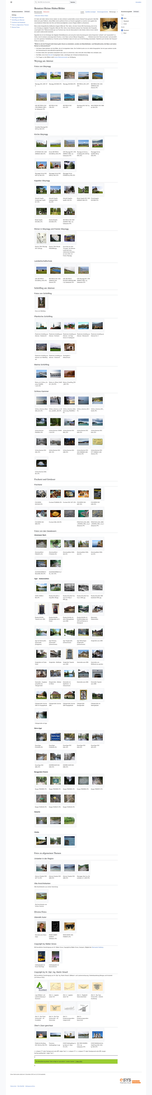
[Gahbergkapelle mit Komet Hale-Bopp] (41, 956)
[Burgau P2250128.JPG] (69, 798)
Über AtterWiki (20, 1086)
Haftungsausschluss (30, 1086)
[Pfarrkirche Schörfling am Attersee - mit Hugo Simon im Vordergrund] (69, 325)
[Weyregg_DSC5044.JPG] (69, 75)
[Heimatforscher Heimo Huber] (41, 926)
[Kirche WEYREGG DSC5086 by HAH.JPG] (55, 143)
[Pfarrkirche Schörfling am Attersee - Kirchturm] (55, 325)
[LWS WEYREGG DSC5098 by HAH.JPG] (41, 270)
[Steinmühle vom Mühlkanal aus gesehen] (97, 654)
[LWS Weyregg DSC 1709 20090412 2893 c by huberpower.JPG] (69, 143)
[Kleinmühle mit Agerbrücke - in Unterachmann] (69, 673)
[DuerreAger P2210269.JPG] (41, 737)
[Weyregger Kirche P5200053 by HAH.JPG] (69, 165)
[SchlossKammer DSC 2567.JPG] (55, 441)
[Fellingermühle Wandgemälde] (83, 695)
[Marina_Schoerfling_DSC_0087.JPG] (69, 373)
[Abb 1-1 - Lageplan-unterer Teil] (55, 986)
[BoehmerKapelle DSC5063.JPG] (55, 211)
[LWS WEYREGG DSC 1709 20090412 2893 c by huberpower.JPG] (41, 97)
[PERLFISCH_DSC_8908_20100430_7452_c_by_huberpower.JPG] (97, 513)
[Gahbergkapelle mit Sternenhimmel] (55, 956)
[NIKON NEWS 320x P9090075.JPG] (69, 926)
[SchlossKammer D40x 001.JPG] (41, 463)
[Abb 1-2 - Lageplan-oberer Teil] (69, 986)
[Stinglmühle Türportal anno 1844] (69, 654)
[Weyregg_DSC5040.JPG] (55, 75)
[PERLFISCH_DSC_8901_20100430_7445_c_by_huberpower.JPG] (83, 513)
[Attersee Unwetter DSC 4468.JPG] (69, 867)
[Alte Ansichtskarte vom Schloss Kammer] (41, 896)
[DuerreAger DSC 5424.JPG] (83, 736)
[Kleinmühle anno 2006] (83, 674)
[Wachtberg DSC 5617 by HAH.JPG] (83, 97)
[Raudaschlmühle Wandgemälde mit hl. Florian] (55, 609)
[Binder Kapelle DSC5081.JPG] (41, 211)
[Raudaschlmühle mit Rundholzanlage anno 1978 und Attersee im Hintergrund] (83, 608)
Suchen (73, 2)
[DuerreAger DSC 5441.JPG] (69, 736)
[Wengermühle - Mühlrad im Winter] (55, 673)
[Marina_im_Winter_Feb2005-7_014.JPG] (55, 374)
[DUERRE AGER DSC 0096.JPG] (69, 756)
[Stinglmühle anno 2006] (97, 632)
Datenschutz (13, 1086)
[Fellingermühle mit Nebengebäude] (97, 695)
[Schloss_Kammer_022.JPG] (83, 400)
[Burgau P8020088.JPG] (55, 781)
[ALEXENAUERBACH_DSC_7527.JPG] (55, 563)
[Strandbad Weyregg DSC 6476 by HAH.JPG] (41, 118)
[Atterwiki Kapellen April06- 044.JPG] (69, 190)
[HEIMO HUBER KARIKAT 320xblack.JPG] (55, 926)
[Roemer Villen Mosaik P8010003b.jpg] (55, 238)
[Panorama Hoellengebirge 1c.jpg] (55, 1035)
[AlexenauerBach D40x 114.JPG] (97, 543)
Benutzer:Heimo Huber (41, 15)
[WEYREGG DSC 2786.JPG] (55, 97)
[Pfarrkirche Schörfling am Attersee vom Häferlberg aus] (41, 347)
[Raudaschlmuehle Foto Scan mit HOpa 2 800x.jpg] (69, 587)
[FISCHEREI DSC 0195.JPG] (97, 494)
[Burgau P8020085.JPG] (69, 781)
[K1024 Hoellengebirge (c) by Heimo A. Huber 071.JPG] (69, 1034)
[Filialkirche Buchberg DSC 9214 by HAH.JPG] (41, 1034)
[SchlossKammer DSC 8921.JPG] (69, 422)
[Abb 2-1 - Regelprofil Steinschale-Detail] (83, 986)
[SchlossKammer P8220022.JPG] (41, 422)
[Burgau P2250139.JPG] (41, 798)
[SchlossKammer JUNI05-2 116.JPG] (55, 422)
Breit (125, 33)
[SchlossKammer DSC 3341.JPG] (41, 441)
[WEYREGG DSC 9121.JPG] (69, 97)
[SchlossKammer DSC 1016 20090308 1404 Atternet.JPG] (83, 441)
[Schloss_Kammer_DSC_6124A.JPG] (97, 400)
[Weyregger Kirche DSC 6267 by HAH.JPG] (41, 165)
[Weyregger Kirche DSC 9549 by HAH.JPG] (55, 165)
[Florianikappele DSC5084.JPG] (97, 189)
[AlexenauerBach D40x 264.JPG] (83, 543)
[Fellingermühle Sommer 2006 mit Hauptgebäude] (41, 695)
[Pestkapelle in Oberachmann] (69, 347)
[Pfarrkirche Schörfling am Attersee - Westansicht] (83, 325)
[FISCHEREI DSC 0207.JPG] (83, 493)
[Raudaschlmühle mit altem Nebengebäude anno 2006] (69, 609)
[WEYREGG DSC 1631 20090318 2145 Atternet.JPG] (97, 75)
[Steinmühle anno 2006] (83, 654)
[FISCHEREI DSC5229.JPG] (41, 493)
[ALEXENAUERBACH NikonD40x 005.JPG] (41, 563)
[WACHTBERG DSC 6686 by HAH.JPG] (97, 97)
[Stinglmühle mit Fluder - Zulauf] (41, 654)
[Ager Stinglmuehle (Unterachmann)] (69, 632)
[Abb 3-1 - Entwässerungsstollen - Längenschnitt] (69, 1008)
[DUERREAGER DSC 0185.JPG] (55, 756)
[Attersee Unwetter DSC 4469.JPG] (55, 867)
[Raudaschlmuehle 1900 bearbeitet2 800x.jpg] (97, 587)
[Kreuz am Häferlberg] (41, 302)
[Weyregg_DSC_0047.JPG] (41, 75)
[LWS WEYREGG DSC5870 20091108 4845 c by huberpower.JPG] (69, 270)
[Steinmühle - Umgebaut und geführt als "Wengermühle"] (41, 674)
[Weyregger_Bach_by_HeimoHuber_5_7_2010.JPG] (83, 867)
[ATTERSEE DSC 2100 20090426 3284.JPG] (41, 143)
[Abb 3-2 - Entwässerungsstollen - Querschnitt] (83, 1008)
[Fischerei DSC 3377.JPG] (69, 493)
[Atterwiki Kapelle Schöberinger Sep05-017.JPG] (41, 190)
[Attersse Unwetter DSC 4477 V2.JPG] (41, 867)
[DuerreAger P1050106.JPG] (55, 737)
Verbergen (27, 11)
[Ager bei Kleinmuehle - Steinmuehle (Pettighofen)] (41, 632)
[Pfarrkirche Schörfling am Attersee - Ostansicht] (55, 347)
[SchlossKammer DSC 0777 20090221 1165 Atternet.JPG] (97, 441)
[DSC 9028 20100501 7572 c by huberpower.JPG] (83, 1034)
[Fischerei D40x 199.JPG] (55, 513)
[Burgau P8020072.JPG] (97, 781)
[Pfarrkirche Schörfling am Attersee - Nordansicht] (41, 325)
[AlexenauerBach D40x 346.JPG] (69, 543)
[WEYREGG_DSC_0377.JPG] (83, 75)
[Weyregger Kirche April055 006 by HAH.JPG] (97, 143)
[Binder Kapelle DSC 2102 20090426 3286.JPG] (83, 189)
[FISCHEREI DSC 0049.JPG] (41, 513)
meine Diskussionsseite (60, 57)
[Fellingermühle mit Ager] (41, 714)
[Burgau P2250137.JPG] (55, 798)
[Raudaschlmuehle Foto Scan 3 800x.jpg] (83, 587)
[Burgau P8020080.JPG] (41, 781)
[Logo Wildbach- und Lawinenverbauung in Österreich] (41, 986)
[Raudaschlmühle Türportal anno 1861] (41, 609)
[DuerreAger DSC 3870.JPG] (97, 736)
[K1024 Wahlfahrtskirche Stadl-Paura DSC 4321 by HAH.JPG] (97, 1034)
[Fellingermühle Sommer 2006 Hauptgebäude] (69, 695)
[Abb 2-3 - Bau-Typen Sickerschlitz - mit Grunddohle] (41, 1008)
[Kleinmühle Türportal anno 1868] (97, 674)
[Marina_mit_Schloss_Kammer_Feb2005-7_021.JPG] (41, 374)
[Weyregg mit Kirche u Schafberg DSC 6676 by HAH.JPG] (83, 143)
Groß (125, 23)
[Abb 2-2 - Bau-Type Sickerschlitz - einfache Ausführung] (97, 986)
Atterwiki (50, 55)
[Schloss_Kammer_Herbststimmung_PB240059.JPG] (69, 400)
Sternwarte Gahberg (97, 947)
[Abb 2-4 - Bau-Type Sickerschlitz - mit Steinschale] (55, 1008)
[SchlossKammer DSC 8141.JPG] (97, 422)
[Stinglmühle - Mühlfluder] (55, 653)
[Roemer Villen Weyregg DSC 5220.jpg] (41, 238)
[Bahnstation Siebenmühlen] (97, 608)
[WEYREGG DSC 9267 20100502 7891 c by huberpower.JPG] (69, 211)
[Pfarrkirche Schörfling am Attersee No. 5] (97, 325)
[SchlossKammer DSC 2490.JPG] (69, 441)
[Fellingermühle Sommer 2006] (55, 695)
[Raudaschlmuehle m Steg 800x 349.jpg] (55, 587)
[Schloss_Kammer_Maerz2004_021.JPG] (41, 400)
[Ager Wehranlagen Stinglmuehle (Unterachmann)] (83, 632)
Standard (126, 21)
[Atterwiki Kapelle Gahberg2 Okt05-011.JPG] (55, 190)
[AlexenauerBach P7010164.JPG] (55, 544)
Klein (125, 18)
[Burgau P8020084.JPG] (83, 781)
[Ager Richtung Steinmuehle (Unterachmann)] (55, 632)
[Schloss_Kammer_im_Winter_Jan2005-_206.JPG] (55, 400)
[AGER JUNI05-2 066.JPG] (41, 587)
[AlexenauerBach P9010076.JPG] (41, 544)
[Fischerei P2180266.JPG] (55, 494)
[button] (11, 2)
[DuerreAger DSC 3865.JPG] (41, 756)
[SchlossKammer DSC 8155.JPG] (83, 422)
